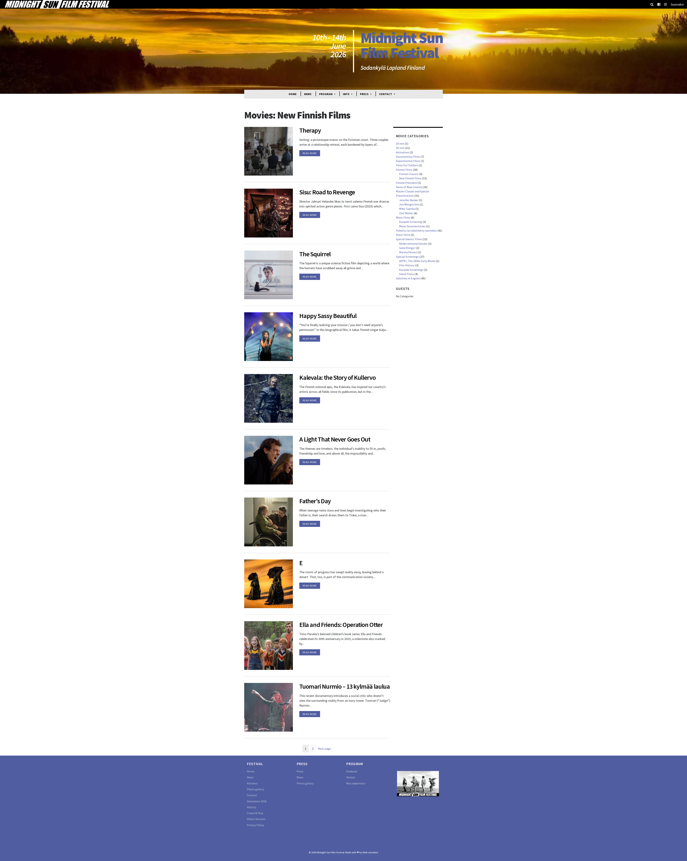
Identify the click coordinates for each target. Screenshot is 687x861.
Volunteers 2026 (257, 801)
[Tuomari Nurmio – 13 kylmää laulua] (268, 707)
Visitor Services (256, 819)
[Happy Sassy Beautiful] (268, 336)
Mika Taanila (407, 208)
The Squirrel (315, 254)
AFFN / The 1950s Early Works (417, 261)
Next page (324, 748)
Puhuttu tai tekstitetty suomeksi (416, 230)
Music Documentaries (412, 226)
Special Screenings (407, 256)
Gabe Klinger (407, 248)
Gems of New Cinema (409, 187)
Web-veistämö (370, 852)
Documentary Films (408, 156)
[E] (268, 583)
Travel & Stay (255, 813)
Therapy (310, 130)
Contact (386, 94)
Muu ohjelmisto (355, 783)
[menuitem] (677, 4)
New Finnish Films (410, 178)
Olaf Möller (406, 213)
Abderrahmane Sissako (413, 243)
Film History (407, 265)
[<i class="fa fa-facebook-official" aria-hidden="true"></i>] (658, 4)
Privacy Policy (255, 825)
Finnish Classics (408, 174)
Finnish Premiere (406, 183)
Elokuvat (351, 771)
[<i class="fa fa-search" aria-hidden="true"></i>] (652, 4)
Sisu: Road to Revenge (327, 192)
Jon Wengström (409, 204)
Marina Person (408, 252)
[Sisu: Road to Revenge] (268, 213)
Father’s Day (315, 501)
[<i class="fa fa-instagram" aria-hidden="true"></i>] (665, 4)
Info (346, 94)
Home (293, 94)
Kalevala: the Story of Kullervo (337, 377)
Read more (310, 153)
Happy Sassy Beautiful (328, 316)
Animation (402, 152)
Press (364, 94)
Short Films (403, 235)
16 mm (400, 143)
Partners (252, 783)
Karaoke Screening (410, 222)
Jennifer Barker (408, 200)
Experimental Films (408, 161)
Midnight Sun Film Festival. (331, 852)
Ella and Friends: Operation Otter (341, 625)
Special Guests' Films (409, 239)
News (308, 94)
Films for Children (407, 165)
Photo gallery (255, 789)
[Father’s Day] (268, 522)
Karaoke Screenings (411, 269)
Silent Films (406, 274)
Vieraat (350, 777)
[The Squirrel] (268, 274)
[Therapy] (268, 151)
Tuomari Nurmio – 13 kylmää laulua (344, 686)
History (251, 807)
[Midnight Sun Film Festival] (57, 4)
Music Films (403, 217)
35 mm (400, 148)
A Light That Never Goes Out (334, 439)
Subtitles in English (408, 278)
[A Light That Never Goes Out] (268, 460)
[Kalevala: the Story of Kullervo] (268, 398)
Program (326, 94)
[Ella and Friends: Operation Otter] (268, 645)
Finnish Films (404, 169)
